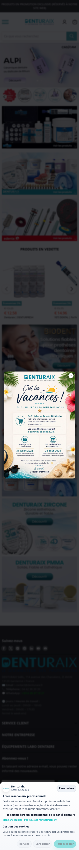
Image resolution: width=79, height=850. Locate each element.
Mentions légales (12, 820)
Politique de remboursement (40, 820)
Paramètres (66, 788)
